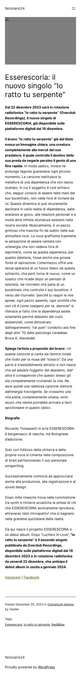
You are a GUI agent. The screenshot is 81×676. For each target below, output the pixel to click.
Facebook (31, 577)
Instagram (13, 577)
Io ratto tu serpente (37, 624)
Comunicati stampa (61, 604)
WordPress (46, 667)
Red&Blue (58, 624)
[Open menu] (73, 8)
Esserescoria (13, 624)
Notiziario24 (15, 8)
